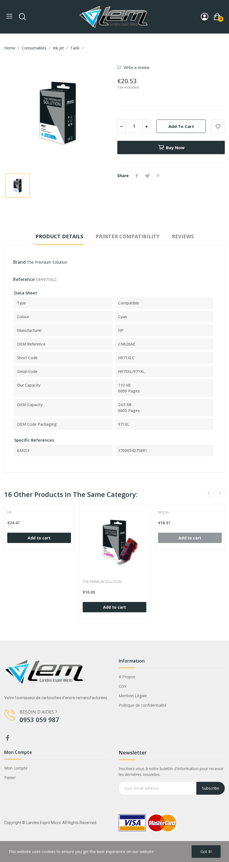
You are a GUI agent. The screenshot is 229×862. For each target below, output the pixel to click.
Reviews (183, 236)
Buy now (175, 147)
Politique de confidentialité (142, 705)
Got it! (206, 851)
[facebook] (7, 738)
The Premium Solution (47, 262)
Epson (163, 512)
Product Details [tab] (59, 236)
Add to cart (181, 126)
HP (9, 512)
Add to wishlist (218, 126)
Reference (24, 279)
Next (220, 493)
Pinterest (158, 176)
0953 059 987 (39, 719)
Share (137, 176)
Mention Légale (133, 695)
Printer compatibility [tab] (127, 236)
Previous (209, 493)
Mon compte (16, 768)
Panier (10, 777)
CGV (122, 686)
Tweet (147, 176)
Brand (19, 262)
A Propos (127, 676)
